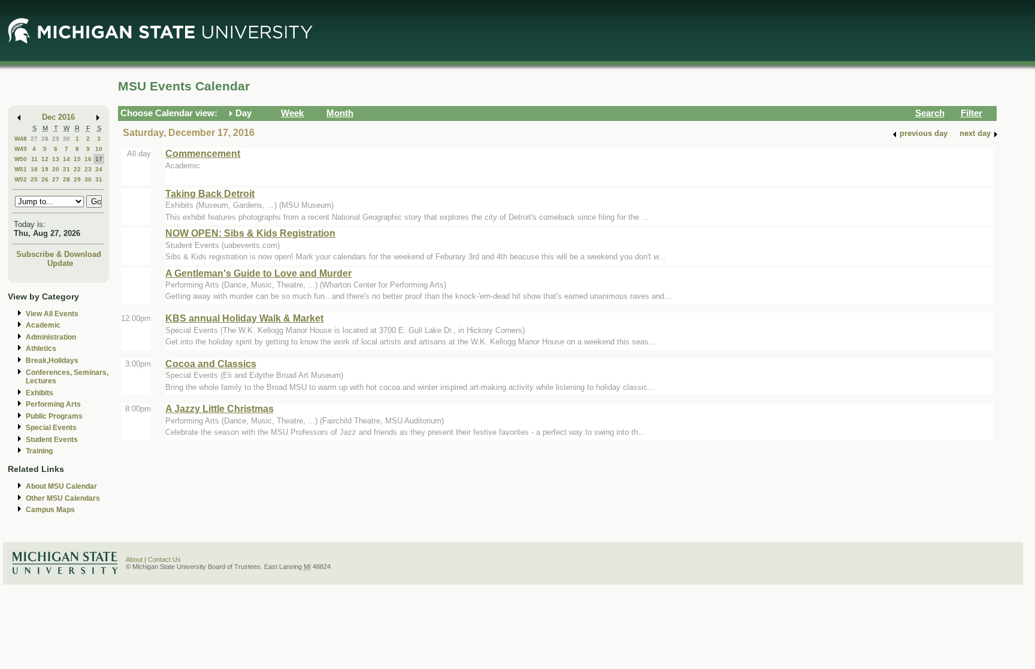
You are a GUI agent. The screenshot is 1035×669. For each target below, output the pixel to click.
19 (45, 169)
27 (34, 138)
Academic (43, 325)
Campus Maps (50, 509)
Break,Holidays (52, 360)
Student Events (52, 439)
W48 (20, 138)
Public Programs (54, 416)
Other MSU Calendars (63, 498)
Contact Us (164, 559)
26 (45, 179)
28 (45, 138)
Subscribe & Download (58, 254)
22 (77, 169)
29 (55, 138)
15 (77, 159)
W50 (20, 159)
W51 (20, 169)
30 (66, 138)
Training (39, 451)
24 (98, 169)
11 (34, 159)
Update (60, 263)
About (134, 559)
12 (45, 159)
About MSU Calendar (61, 486)
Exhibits (39, 393)
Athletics (41, 348)
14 (66, 159)
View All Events (52, 314)
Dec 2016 (58, 117)
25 (34, 179)
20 (55, 169)
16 (88, 159)
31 (98, 179)
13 (55, 159)
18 (34, 169)
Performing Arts (53, 404)
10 (98, 149)
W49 (20, 149)
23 (88, 169)
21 (66, 169)
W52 (20, 179)
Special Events (51, 427)
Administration (51, 337)
